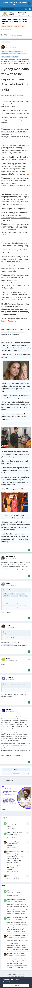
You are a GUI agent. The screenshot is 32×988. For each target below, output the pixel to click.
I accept (16, 985)
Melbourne (11, 321)
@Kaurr (11, 51)
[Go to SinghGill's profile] (5, 842)
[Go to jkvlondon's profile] (3, 710)
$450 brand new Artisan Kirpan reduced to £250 (16, 891)
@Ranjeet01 (15, 56)
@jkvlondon (13, 53)
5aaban (8, 583)
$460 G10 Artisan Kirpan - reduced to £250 (17, 918)
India (27, 174)
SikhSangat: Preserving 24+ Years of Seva (15, 3)
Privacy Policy (12, 974)
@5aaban (4, 51)
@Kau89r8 (5, 53)
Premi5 (5, 34)
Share (16, 769)
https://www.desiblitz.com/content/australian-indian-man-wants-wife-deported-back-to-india (16, 331)
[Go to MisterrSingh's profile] (3, 558)
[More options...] (29, 47)
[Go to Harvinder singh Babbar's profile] (5, 876)
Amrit (8, 875)
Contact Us (21, 974)
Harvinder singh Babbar (15, 877)
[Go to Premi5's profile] (3, 47)
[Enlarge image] (16, 134)
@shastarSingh (6, 56)
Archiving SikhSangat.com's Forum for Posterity (17, 935)
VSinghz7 (11, 826)
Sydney (6, 101)
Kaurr (8, 658)
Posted (11, 48)
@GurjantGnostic (8, 645)
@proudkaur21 (18, 51)
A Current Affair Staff (9, 95)
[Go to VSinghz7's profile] (5, 823)
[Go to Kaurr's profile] (3, 659)
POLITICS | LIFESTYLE (16, 36)
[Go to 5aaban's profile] (3, 584)
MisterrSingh (10, 557)
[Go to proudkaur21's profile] (3, 678)
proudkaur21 (10, 677)
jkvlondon (9, 709)
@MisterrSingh (22, 53)
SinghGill (11, 845)
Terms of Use (6, 981)
